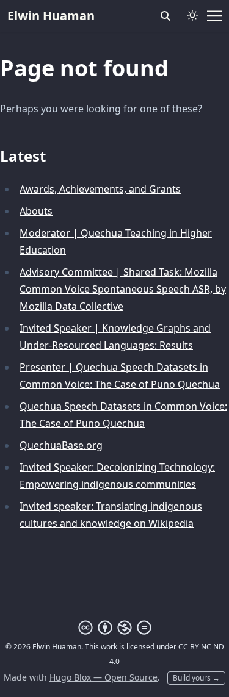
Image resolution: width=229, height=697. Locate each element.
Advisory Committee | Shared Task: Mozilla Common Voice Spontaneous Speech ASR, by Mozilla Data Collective (123, 289)
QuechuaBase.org (61, 445)
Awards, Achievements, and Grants (100, 189)
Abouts (36, 211)
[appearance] (192, 15)
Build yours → (196, 678)
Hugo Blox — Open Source (103, 677)
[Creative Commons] (114, 627)
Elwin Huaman (51, 15)
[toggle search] (165, 16)
